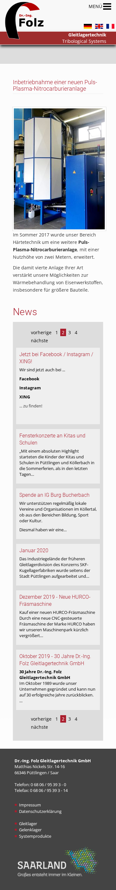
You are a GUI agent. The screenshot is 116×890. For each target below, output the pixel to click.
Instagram (30, 388)
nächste (39, 340)
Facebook (29, 379)
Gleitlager (28, 823)
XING (24, 397)
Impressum (30, 805)
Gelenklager (30, 830)
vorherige (41, 332)
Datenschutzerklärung (40, 811)
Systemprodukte (35, 836)
